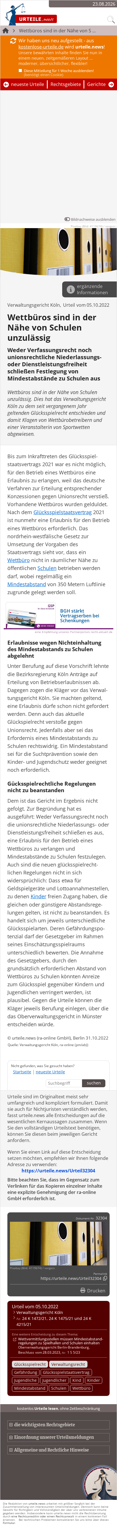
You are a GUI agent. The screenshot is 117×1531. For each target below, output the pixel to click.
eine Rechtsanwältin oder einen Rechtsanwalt (42, 1516)
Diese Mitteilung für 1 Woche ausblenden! (59, 73)
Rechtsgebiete (66, 84)
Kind (76, 1380)
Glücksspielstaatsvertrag (66, 1372)
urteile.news (36, 1503)
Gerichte (96, 84)
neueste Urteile (27, 84)
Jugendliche (25, 1380)
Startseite (22, 1071)
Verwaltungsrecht (68, 1364)
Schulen (58, 1388)
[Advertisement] (58, 154)
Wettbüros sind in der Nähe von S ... (57, 31)
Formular (9, 1523)
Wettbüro (81, 1388)
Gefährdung (25, 1372)
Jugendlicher (54, 1380)
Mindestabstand (29, 1388)
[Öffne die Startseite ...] (46, 14)
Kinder (93, 1380)
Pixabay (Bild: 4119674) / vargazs (93, 226)
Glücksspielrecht (30, 1364)
